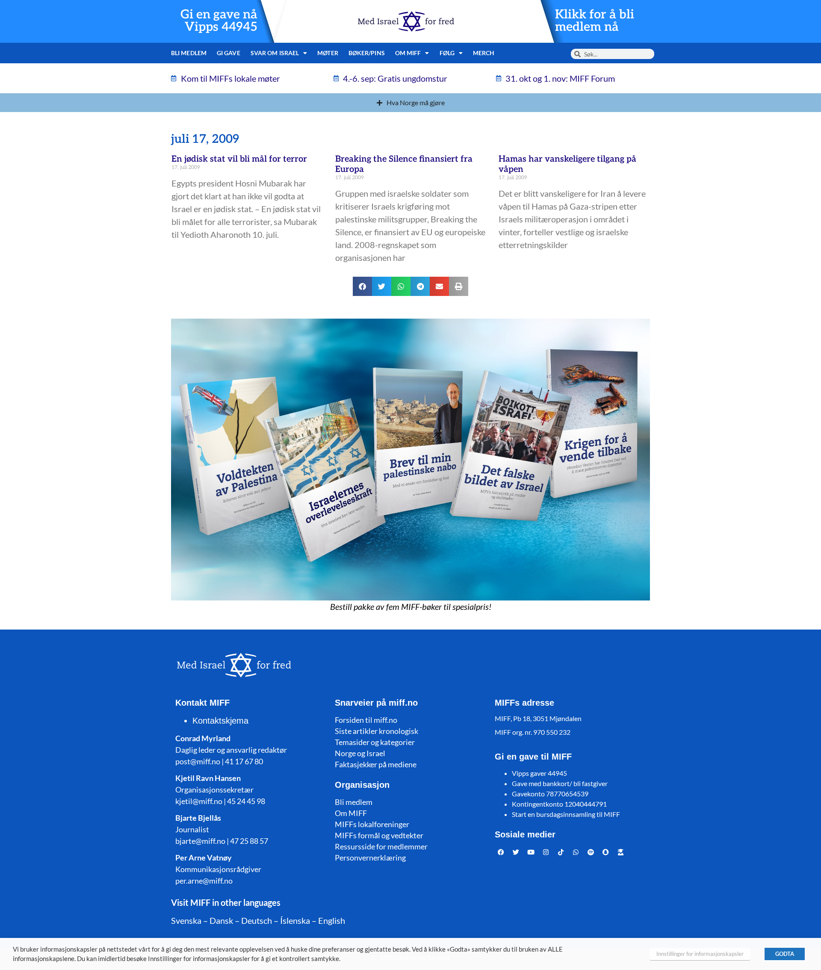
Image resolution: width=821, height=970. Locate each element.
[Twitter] (516, 852)
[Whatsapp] (576, 852)
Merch (484, 52)
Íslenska (295, 920)
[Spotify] (591, 852)
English (331, 920)
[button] (362, 286)
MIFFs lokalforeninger (372, 824)
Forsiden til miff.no (366, 720)
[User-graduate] (620, 852)
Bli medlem (189, 52)
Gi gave (228, 52)
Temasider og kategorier (375, 742)
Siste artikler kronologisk (376, 731)
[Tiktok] (561, 852)
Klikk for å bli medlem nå (594, 21)
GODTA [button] (784, 953)
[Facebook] (501, 852)
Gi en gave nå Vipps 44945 (218, 21)
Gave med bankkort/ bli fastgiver (560, 783)
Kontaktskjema (220, 720)
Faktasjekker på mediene (375, 764)
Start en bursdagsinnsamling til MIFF (566, 814)
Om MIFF (351, 813)
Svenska (186, 920)
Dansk (221, 920)
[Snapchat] (606, 852)
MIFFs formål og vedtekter (379, 835)
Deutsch (256, 920)
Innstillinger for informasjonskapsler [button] (700, 953)
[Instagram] (546, 852)
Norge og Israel (360, 753)
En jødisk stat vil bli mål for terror (239, 159)
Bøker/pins (366, 52)
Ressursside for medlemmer (381, 846)
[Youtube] (531, 852)
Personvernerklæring (370, 857)
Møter (327, 52)
